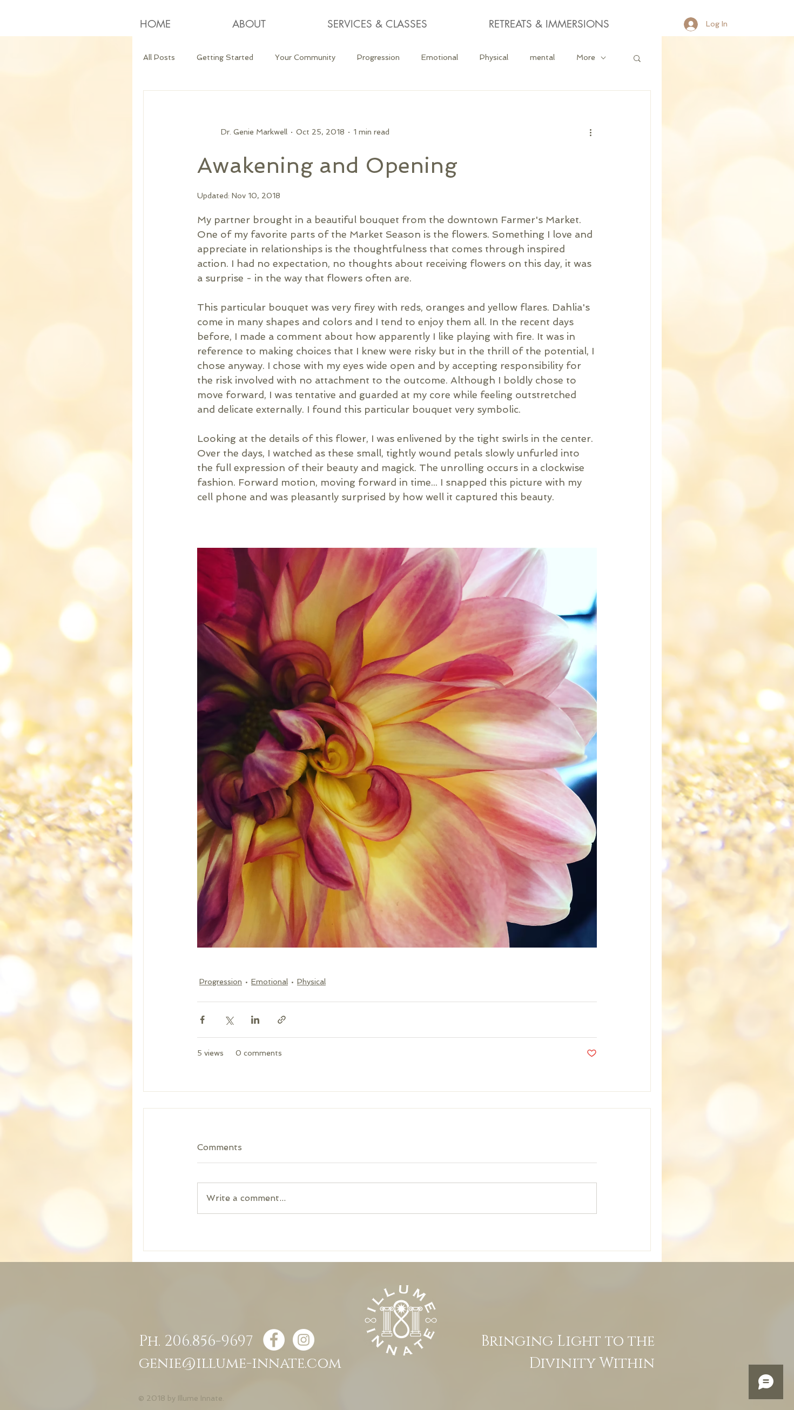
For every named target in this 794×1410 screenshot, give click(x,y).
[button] (637, 57)
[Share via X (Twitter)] (229, 1020)
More (585, 57)
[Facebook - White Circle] (274, 1340)
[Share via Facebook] (202, 1020)
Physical (494, 57)
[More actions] (590, 131)
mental (542, 57)
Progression (378, 57)
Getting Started (225, 57)
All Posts (159, 57)
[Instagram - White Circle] (303, 1340)
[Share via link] (282, 1020)
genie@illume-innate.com (240, 1363)
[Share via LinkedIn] (255, 1020)
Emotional (439, 57)
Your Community (305, 57)
